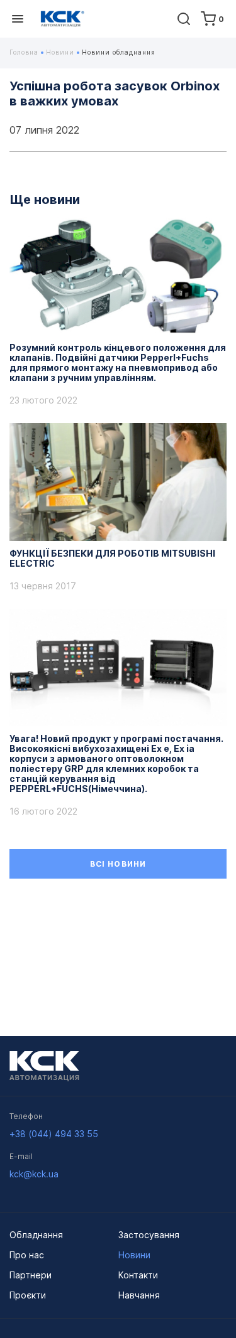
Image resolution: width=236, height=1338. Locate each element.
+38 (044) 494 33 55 (53, 1133)
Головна (25, 52)
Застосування (148, 1234)
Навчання (139, 1295)
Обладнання (36, 1234)
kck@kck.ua (34, 1174)
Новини (61, 52)
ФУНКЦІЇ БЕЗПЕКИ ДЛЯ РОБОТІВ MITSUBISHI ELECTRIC (112, 559)
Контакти (138, 1275)
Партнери (30, 1275)
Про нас (26, 1255)
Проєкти (27, 1295)
